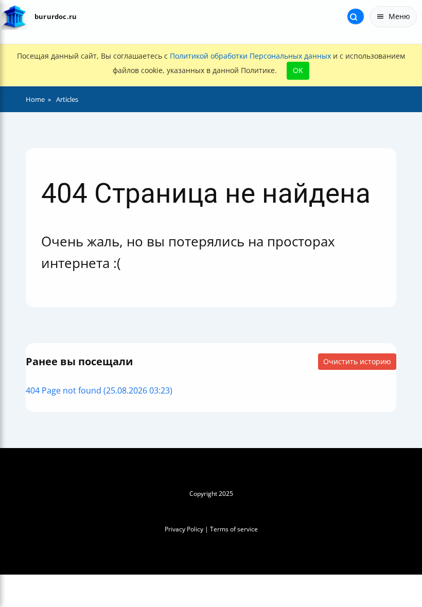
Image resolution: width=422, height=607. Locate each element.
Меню (399, 16)
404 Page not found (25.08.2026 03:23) (99, 390)
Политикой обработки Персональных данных (250, 56)
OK (298, 70)
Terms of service (234, 529)
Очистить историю (357, 361)
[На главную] (14, 17)
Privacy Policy (184, 529)
